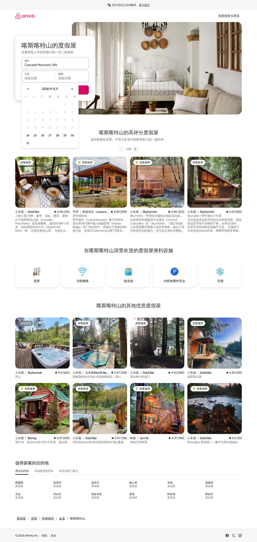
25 (35, 135)
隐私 (44, 535)
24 (27, 135)
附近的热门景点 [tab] (68, 471)
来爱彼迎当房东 (228, 16)
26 (42, 135)
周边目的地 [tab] (22, 471)
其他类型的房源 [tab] (44, 471)
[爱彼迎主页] (25, 16)
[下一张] (135, 149)
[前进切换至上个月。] (28, 89)
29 (64, 135)
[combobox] (55, 65)
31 (27, 143)
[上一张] (122, 149)
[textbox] (38, 78)
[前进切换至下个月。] (72, 89)
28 (57, 135)
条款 (53, 535)
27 (50, 135)
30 (72, 135)
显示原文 (144, 5)
